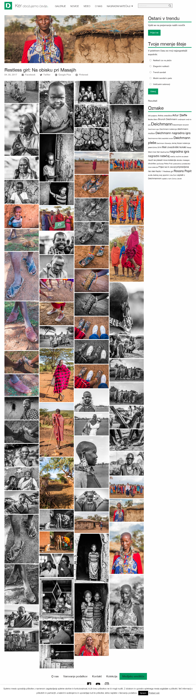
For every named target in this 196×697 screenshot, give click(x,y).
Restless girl (168, 171)
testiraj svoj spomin (161, 175)
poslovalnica (177, 164)
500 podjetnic (152, 116)
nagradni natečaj (158, 156)
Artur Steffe (179, 115)
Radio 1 (159, 171)
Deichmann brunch (181, 125)
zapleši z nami (166, 178)
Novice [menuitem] (74, 6)
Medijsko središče (133, 676)
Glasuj (153, 91)
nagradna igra (179, 151)
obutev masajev (183, 160)
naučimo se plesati (182, 156)
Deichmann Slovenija (164, 143)
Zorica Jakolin (177, 178)
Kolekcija (111, 676)
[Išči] (170, 5)
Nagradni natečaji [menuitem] (118, 6)
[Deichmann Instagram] (107, 684)
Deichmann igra (153, 129)
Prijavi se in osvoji (167, 167)
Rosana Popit (183, 171)
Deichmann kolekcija (168, 129)
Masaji (189, 147)
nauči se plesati (155, 160)
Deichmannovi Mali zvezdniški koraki (160, 138)
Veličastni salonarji (161, 84)
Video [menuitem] (87, 6)
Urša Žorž (172, 175)
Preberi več (154, 693)
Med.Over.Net (154, 152)
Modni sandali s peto (162, 78)
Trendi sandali (159, 72)
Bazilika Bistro (153, 119)
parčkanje (160, 164)
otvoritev (152, 163)
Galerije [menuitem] (60, 6)
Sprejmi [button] (143, 693)
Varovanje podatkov (75, 676)
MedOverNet (164, 152)
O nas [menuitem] (98, 6)
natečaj (172, 156)
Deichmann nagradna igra (173, 133)
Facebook (30, 74)
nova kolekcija (169, 160)
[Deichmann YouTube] (98, 684)
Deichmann (161, 123)
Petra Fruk (168, 164)
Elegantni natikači (161, 66)
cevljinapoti (181, 119)
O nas (55, 676)
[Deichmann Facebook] (89, 684)
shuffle (150, 175)
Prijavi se (154, 32)
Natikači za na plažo (162, 60)
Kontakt (97, 676)
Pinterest (83, 74)
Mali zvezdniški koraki (174, 147)
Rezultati (152, 100)
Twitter (46, 74)
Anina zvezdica (165, 115)
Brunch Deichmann (167, 119)
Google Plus (64, 74)
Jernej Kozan (176, 143)
